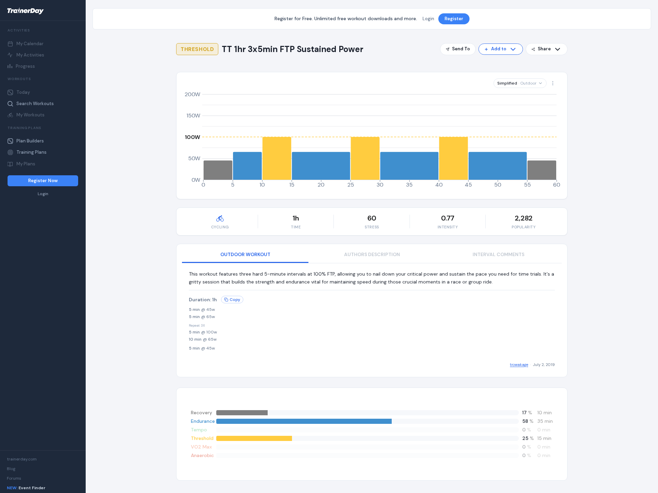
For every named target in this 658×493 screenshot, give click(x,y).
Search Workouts (35, 103)
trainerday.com (22, 459)
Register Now (43, 181)
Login (43, 194)
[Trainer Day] (43, 11)
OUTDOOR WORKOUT (245, 254)
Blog (11, 468)
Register (453, 19)
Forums (14, 478)
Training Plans (31, 152)
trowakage (519, 364)
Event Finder (26, 488)
